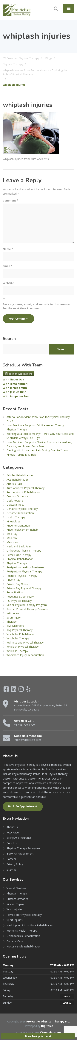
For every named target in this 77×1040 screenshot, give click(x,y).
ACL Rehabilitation (18, 479)
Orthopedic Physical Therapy (24, 550)
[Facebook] (7, 690)
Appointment (52, 1032)
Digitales (47, 1026)
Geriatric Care (15, 941)
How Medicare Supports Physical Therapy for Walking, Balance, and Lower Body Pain (39, 444)
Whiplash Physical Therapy (22, 646)
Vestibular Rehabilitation (21, 634)
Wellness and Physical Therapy (25, 642)
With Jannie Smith (15, 388)
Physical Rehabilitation (20, 559)
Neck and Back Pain (19, 546)
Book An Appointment (22, 806)
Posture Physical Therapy (22, 575)
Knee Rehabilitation (18, 525)
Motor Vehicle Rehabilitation (24, 946)
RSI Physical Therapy (19, 600)
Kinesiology (13, 521)
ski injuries (13, 613)
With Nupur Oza (13, 379)
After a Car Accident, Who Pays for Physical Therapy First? (38, 419)
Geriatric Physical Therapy (22, 508)
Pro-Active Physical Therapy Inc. (48, 1021)
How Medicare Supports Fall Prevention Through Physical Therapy (36, 427)
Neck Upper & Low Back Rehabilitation (30, 925)
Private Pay (13, 580)
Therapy (11, 621)
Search (9, 338)
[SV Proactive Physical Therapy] (17, 9)
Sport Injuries (15, 920)
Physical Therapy (17, 563)
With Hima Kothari (15, 383)
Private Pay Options (18, 584)
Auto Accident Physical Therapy (25, 488)
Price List (12, 843)
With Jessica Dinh (14, 392)
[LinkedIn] (14, 690)
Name (8, 249)
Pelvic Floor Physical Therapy (24, 914)
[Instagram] (21, 690)
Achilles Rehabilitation (20, 475)
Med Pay (12, 534)
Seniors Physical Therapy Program (27, 609)
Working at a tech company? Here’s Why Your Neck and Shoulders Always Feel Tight (40, 436)
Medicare (12, 538)
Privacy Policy (15, 864)
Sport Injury (14, 617)
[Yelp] (28, 690)
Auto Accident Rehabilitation (24, 492)
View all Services (16, 888)
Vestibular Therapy (18, 638)
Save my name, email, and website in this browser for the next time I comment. (36, 306)
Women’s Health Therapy (22, 930)
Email (7, 266)
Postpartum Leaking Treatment (26, 567)
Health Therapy (16, 517)
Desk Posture (15, 500)
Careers (11, 859)
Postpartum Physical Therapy (24, 571)
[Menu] (68, 8)
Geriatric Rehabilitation (20, 513)
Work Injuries (14, 909)
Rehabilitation (15, 592)
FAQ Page (13, 832)
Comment (10, 200)
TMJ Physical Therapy (20, 630)
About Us (12, 827)
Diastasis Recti (15, 504)
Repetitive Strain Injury (20, 596)
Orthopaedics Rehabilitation (23, 936)
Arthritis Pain (14, 483)
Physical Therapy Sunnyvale (23, 848)
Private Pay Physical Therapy (24, 588)
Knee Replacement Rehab (22, 529)
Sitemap (11, 869)
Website (8, 283)
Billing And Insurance (19, 837)
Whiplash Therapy (17, 651)
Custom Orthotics (17, 496)
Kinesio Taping (15, 904)
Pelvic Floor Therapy (19, 555)
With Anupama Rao (16, 396)
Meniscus (12, 542)
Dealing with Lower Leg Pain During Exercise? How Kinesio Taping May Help (37, 452)
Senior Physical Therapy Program (27, 605)
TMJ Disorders (15, 625)
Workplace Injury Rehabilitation (25, 655)
